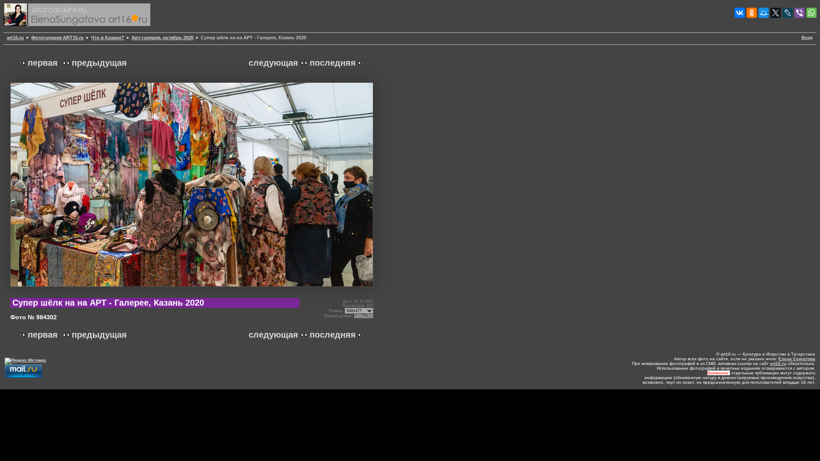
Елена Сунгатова (797, 358)
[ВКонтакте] (740, 13)
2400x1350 (363, 316)
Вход (807, 37)
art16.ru (15, 37)
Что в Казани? (107, 37)
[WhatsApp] (811, 13)
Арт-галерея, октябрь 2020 (162, 37)
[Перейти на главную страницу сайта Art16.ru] (15, 24)
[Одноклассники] (752, 13)
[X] (775, 13)
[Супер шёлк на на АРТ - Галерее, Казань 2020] (191, 290)
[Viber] (799, 13)
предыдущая (99, 62)
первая (43, 62)
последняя (333, 62)
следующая (273, 62)
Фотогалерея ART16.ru (57, 37)
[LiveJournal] (787, 13)
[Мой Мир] (763, 13)
